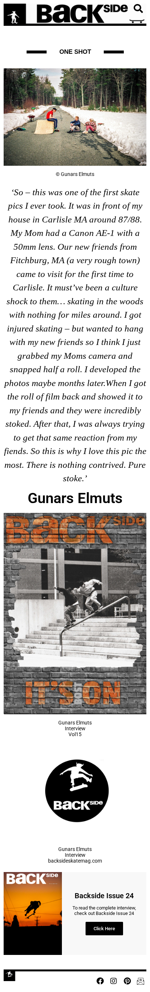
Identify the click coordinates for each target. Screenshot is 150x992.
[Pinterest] (127, 981)
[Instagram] (113, 981)
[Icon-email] (140, 981)
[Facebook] (100, 981)
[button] (138, 8)
